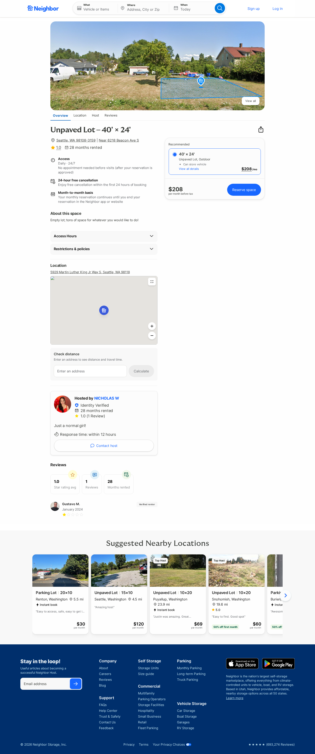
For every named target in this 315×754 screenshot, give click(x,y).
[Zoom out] (152, 335)
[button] (95, 8)
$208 (247, 169)
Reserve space (244, 190)
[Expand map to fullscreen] (152, 281)
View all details (189, 168)
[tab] (60, 115)
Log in (278, 8)
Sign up (254, 8)
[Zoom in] (152, 326)
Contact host (106, 445)
